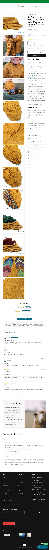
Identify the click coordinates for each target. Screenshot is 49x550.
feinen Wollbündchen (35, 90)
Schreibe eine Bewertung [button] (24, 318)
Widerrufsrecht (6, 503)
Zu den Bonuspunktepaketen (11, 451)
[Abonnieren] (23, 512)
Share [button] (30, 167)
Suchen (4, 477)
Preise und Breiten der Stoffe (23, 488)
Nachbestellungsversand (22, 490)
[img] (10, 335)
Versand (42, 35)
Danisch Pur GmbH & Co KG (23, 547)
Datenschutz (5, 496)
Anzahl (28, 41)
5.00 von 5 (28, 306)
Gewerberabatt (20, 482)
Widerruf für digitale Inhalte (8, 490)
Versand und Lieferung (7, 485)
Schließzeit (20, 496)
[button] (3, 6)
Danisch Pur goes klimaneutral (23, 479)
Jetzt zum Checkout (37, 55)
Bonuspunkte (20, 493)
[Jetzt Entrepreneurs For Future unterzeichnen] (22, 536)
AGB (4, 479)
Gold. (40, 104)
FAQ (18, 485)
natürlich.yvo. (35, 121)
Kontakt (4, 482)
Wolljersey (34, 86)
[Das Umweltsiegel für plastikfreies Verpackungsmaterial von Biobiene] (29, 536)
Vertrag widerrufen (6, 505)
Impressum (5, 493)
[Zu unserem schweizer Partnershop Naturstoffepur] (7, 535)
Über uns (19, 477)
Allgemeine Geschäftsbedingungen (7, 499)
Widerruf (4, 488)
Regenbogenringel (31, 77)
